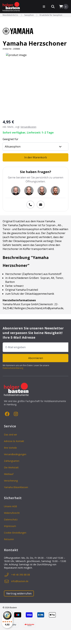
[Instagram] (16, 414)
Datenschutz (11, 519)
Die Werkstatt (11, 467)
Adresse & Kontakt (14, 441)
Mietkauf (8, 474)
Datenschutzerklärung (13, 368)
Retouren (9, 539)
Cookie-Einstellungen (15, 532)
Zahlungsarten (11, 460)
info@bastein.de (19, 581)
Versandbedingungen (15, 454)
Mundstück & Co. (10, 15)
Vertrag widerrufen (19, 593)
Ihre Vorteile (10, 447)
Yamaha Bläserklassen (16, 487)
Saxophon (29, 15)
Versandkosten (28, 126)
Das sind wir (10, 434)
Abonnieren (35, 358)
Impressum (10, 526)
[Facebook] (7, 414)
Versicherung (11, 480)
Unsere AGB (10, 506)
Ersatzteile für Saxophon (51, 15)
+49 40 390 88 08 (20, 574)
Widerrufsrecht (12, 512)
